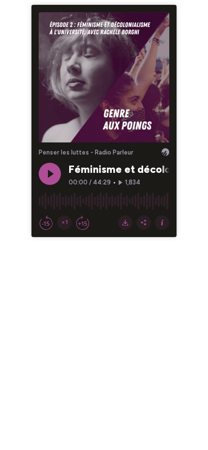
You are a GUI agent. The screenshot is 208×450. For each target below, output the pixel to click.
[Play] (50, 174)
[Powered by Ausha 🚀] (165, 152)
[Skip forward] (82, 222)
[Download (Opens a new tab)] (125, 222)
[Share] (143, 222)
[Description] (162, 222)
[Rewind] (46, 222)
